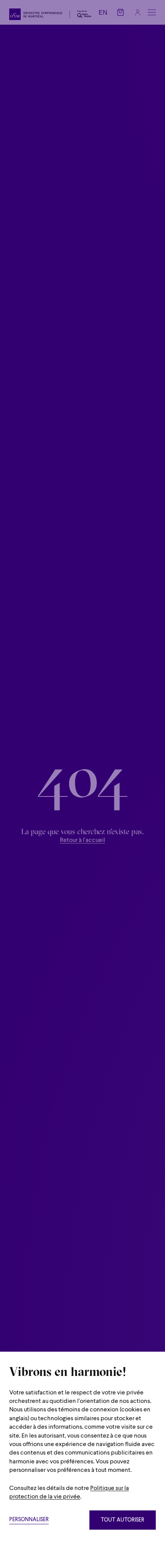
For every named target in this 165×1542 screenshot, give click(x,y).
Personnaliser (29, 1520)
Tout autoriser (122, 1520)
